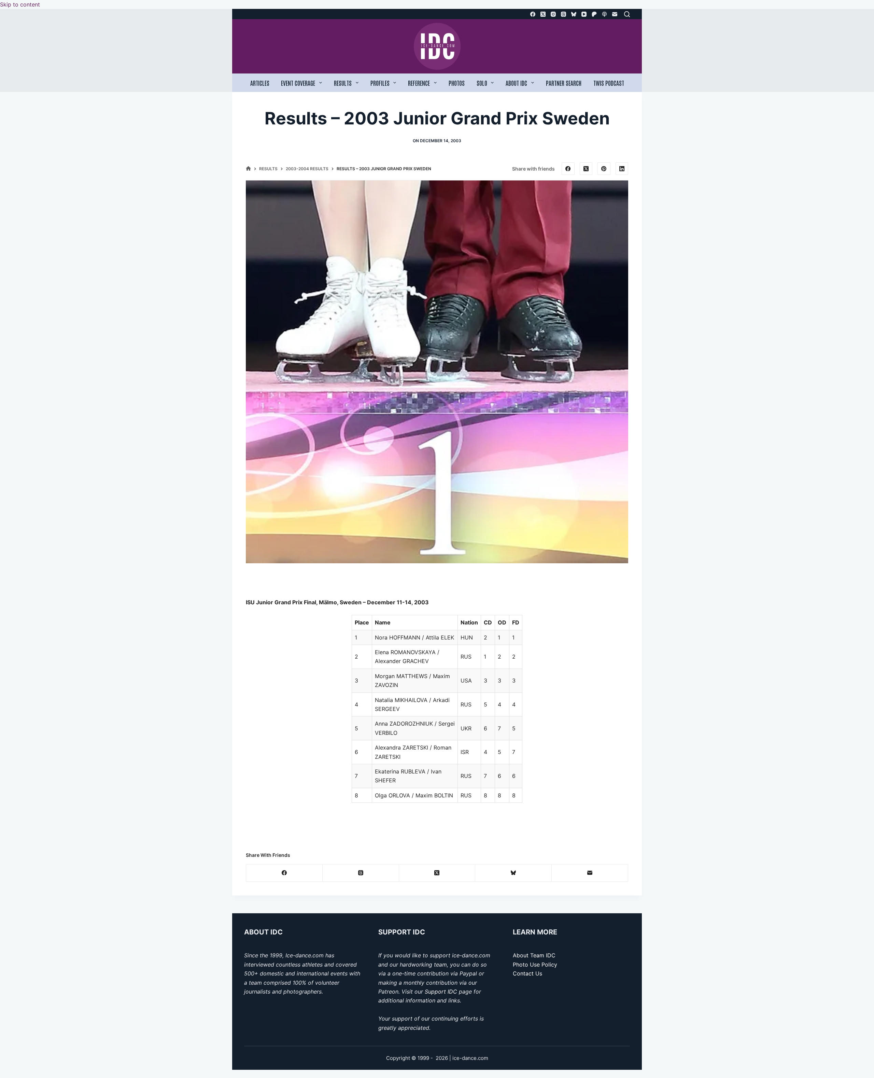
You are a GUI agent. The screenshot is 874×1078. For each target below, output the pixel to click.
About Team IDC (534, 955)
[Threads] (563, 14)
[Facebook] (532, 14)
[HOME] (248, 169)
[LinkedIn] (622, 168)
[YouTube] (584, 14)
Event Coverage (298, 83)
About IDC (516, 83)
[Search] (627, 14)
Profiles (380, 83)
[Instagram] (553, 14)
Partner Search (563, 83)
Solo (482, 83)
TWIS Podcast (608, 83)
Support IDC (441, 991)
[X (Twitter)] (543, 14)
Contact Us (527, 973)
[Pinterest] (603, 168)
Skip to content (20, 4)
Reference (419, 83)
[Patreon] (594, 14)
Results (343, 83)
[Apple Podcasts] (604, 14)
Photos (457, 83)
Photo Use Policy (535, 964)
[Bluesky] (573, 14)
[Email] (614, 14)
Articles (259, 83)
